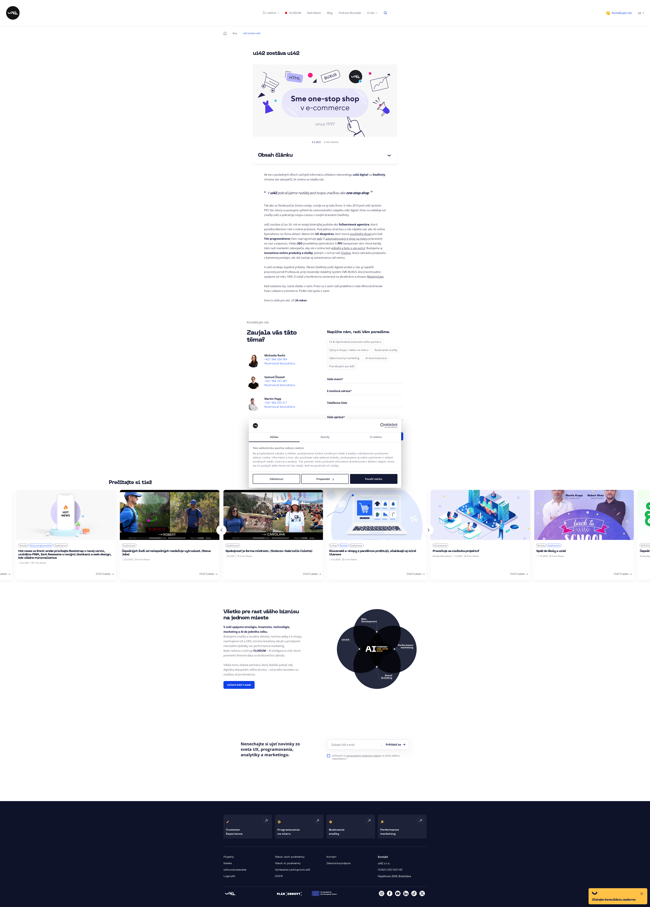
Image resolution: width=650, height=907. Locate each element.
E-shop (333, 545)
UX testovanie (440, 545)
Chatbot (346, 253)
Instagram (381, 893)
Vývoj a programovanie (41, 545)
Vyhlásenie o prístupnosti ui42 (292, 869)
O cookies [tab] (376, 437)
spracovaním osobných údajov (363, 755)
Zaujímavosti (61, 545)
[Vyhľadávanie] (385, 13)
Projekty (228, 856)
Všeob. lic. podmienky (288, 863)
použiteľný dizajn (361, 234)
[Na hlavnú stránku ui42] (13, 13)
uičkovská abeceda (234, 869)
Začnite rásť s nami (239, 684)
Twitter (422, 893)
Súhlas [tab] (274, 437)
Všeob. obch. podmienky (290, 856)
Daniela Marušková (442, 556)
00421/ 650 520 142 (390, 869)
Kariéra (227, 863)
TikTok (414, 893)
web (319, 239)
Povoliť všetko (373, 479)
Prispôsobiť (323, 479)
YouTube (397, 893)
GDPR (279, 876)
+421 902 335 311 (275, 402)
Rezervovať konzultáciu (279, 363)
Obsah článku (275, 155)
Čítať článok (103, 574)
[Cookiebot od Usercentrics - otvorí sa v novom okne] (382, 425)
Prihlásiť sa (393, 744)
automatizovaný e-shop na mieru (346, 239)
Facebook (389, 893)
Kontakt (331, 856)
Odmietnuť (276, 479)
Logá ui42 (229, 876)
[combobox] (641, 13)
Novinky (23, 545)
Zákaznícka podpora (338, 863)
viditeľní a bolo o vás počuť (348, 248)
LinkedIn (406, 893)
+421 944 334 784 (275, 359)
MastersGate (375, 277)
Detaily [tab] (325, 437)
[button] (271, 13)
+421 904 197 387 (275, 381)
